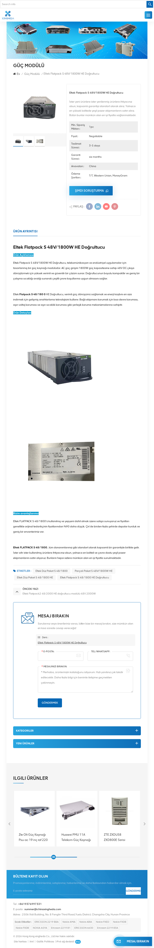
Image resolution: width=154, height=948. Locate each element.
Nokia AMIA (69, 921)
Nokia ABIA (85, 921)
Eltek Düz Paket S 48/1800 (51, 571)
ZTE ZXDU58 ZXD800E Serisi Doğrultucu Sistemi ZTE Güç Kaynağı (74, 837)
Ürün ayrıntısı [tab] (25, 231)
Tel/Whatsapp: (100, 651)
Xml (31, 941)
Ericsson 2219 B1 (60, 927)
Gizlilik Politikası (45, 941)
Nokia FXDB (119, 921)
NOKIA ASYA (40, 927)
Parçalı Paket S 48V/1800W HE (93, 571)
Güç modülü (32, 74)
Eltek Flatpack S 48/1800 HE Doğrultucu (84, 577)
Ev (18, 74)
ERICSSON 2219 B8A (47, 921)
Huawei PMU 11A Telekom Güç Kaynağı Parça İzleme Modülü (33, 837)
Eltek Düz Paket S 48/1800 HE (35, 577)
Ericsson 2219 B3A (107, 927)
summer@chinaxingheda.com (42, 909)
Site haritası (20, 941)
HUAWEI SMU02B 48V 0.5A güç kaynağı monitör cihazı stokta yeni (119, 837)
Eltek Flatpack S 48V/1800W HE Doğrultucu (62, 642)
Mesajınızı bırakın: (54, 666)
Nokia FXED (102, 921)
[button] (144, 823)
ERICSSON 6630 (83, 927)
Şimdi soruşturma (89, 190)
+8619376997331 (30, 904)
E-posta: (48, 651)
